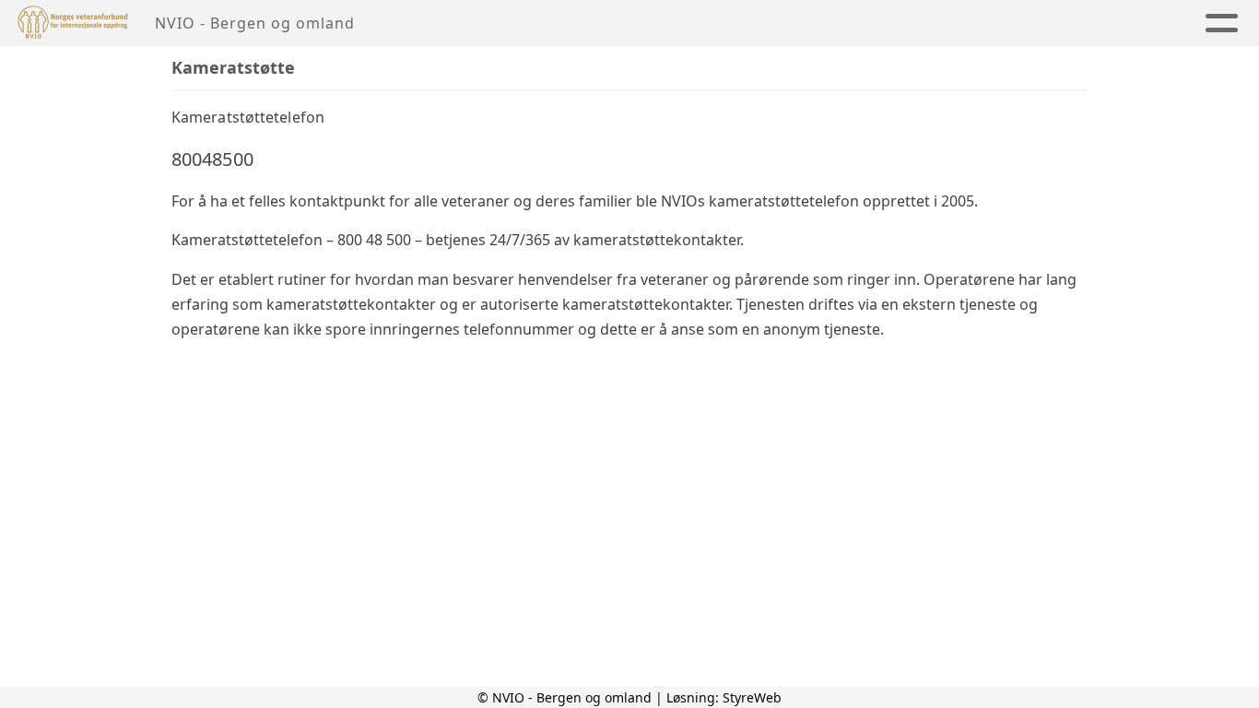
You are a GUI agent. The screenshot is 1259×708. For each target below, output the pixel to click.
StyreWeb (752, 697)
